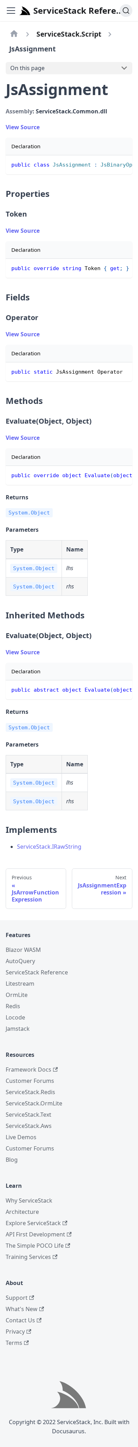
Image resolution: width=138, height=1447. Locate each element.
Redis (13, 1006)
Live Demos (21, 1137)
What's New (22, 1309)
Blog (12, 1160)
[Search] (126, 10)
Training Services (28, 1257)
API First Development (35, 1234)
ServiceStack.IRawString (49, 846)
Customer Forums (30, 1081)
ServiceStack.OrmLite (34, 1103)
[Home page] (14, 34)
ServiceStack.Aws (29, 1126)
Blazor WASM (23, 950)
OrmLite (17, 995)
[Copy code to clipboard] (124, 164)
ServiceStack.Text (28, 1114)
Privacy (15, 1331)
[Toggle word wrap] (111, 164)
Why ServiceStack (29, 1200)
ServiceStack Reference (37, 972)
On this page (27, 68)
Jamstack (18, 1029)
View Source (23, 127)
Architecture (22, 1212)
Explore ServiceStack (33, 1223)
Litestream (20, 983)
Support (17, 1298)
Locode (15, 1017)
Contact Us (20, 1320)
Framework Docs (28, 1069)
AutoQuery (20, 961)
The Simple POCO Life (35, 1245)
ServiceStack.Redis (30, 1092)
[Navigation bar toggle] (11, 10)
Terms (14, 1343)
